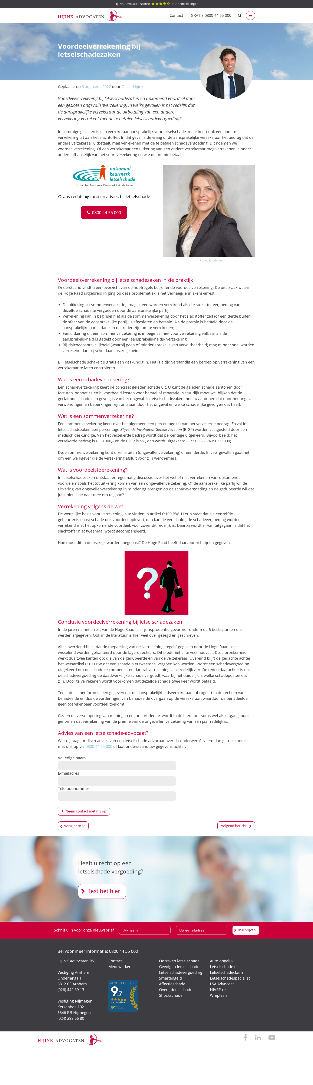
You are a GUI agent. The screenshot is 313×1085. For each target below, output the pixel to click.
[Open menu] (250, 15)
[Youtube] (271, 1037)
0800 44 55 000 (99, 746)
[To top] (303, 1075)
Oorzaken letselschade (179, 960)
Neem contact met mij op (86, 811)
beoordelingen (156, 4)
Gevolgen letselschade (179, 966)
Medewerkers (120, 966)
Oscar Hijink (132, 86)
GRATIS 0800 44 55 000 (211, 15)
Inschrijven (247, 930)
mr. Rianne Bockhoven (209, 260)
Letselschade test (225, 966)
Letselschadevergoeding (180, 972)
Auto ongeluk (222, 960)
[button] (104, 212)
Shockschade (170, 995)
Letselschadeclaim (226, 972)
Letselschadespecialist (230, 978)
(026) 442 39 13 (70, 989)
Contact (176, 15)
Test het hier (104, 891)
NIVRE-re (218, 989)
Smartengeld (170, 978)
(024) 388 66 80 (70, 1018)
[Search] (239, 15)
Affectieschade (172, 983)
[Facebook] (245, 1037)
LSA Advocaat (222, 983)
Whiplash (218, 995)
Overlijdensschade (175, 989)
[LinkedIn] (258, 1037)
